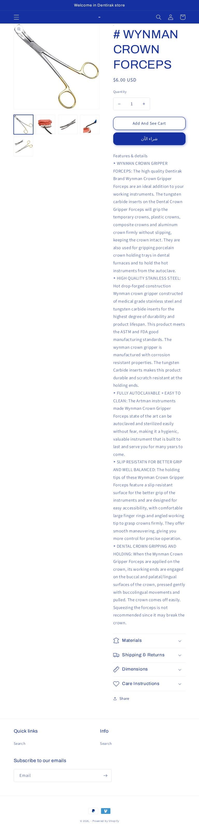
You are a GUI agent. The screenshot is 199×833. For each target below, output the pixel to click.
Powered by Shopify (106, 821)
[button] (16, 17)
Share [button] (124, 698)
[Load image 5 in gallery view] (23, 146)
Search (20, 743)
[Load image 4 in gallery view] (90, 124)
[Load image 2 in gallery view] (45, 124)
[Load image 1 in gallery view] (23, 124)
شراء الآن (149, 139)
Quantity (120, 91)
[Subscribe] (105, 775)
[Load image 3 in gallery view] (67, 124)
